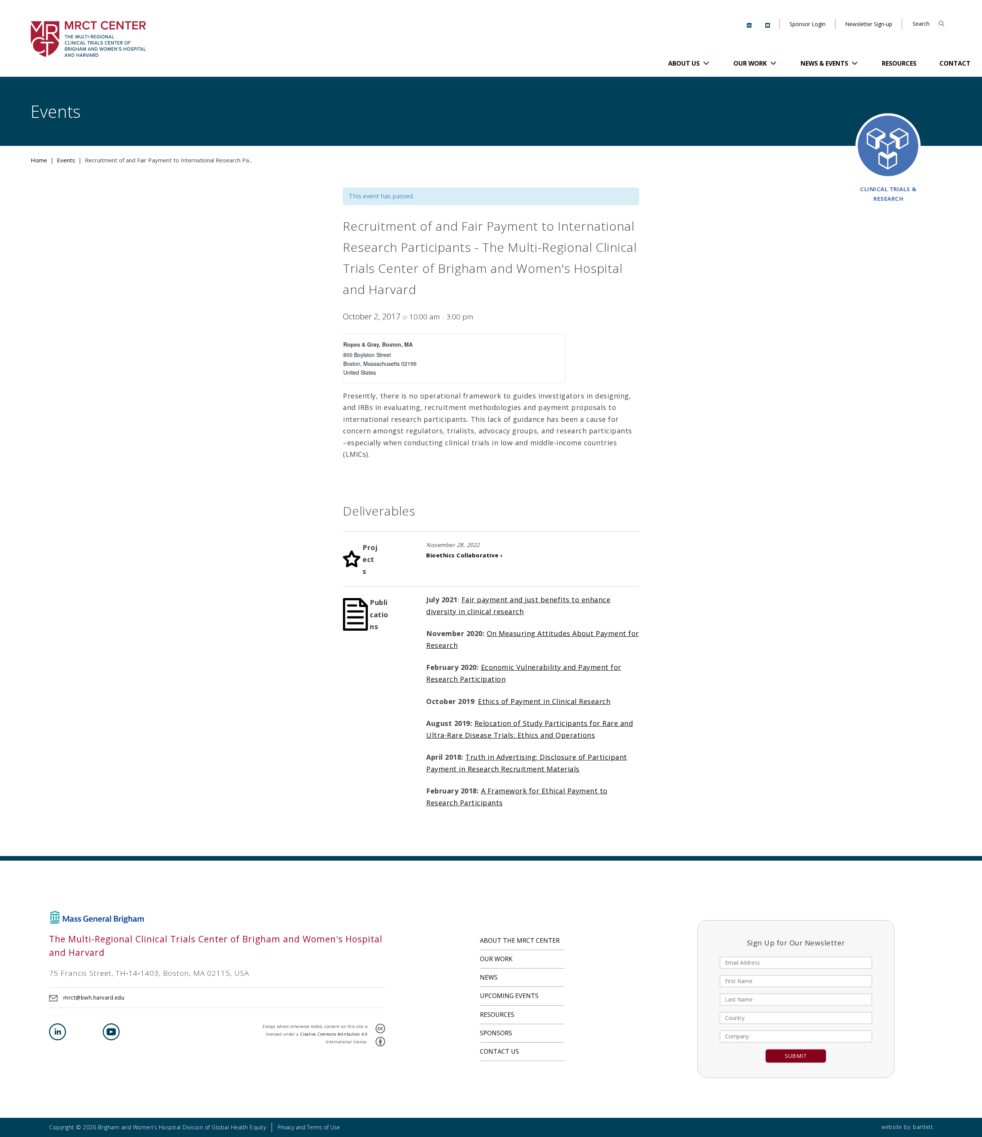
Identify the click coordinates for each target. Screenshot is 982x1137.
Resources (899, 63)
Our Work (750, 63)
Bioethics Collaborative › (464, 555)
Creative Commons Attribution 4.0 (334, 1034)
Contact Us (499, 1051)
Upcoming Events (509, 996)
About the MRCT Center (520, 940)
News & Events (824, 63)
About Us (684, 63)
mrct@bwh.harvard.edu (93, 997)
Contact (954, 63)
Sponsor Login (807, 24)
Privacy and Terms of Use (309, 1127)
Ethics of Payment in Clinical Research (544, 701)
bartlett (923, 1126)
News (489, 977)
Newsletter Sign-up (868, 24)
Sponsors (496, 1033)
